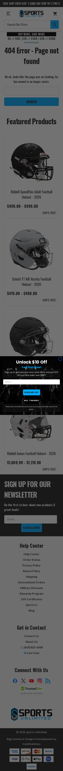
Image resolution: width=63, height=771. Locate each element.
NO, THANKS (31, 400)
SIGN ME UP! (31, 392)
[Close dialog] (60, 359)
